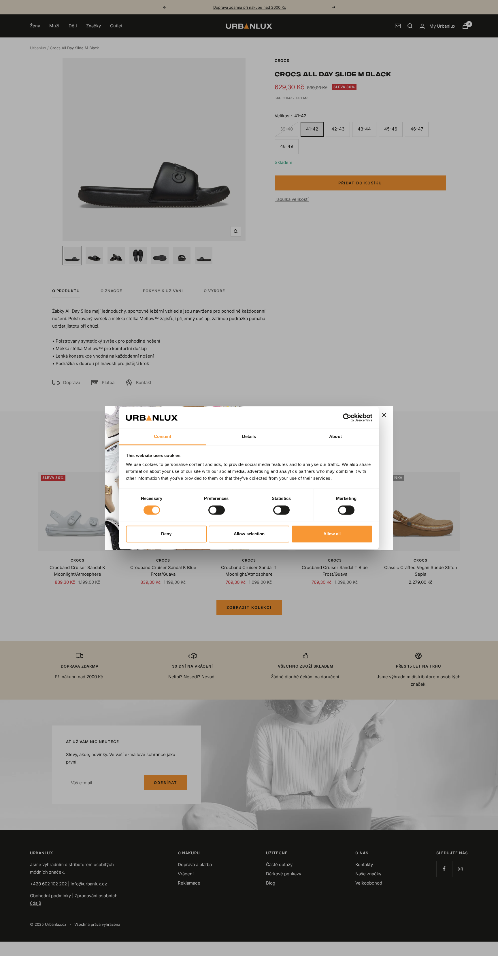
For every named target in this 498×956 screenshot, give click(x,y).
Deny (166, 534)
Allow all (332, 534)
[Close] (384, 415)
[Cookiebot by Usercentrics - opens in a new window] (347, 417)
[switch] (216, 510)
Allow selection (249, 534)
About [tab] (335, 436)
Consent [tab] (162, 436)
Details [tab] (249, 436)
